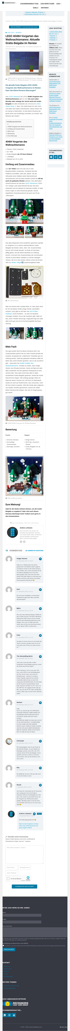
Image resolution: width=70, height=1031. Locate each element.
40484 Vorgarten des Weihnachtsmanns (20, 126)
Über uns (6, 971)
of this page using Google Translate (24, 27)
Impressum (7, 966)
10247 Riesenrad (31, 183)
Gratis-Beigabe (19, 523)
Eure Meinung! (12, 136)
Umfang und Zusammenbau (16, 129)
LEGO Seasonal (14, 96)
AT (40, 14)
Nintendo (45, 8)
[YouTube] (60, 157)
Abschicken (9, 949)
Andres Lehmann (25, 813)
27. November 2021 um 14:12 (25, 591)
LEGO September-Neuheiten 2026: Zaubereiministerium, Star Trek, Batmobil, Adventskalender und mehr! (56, 123)
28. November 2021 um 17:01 (25, 704)
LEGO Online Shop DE (32, 14)
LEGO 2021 (27, 523)
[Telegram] (51, 157)
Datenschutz (7, 969)
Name (5, 912)
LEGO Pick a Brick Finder (11, 985)
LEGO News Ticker (47, 4)
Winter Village (16, 262)
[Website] (21, 542)
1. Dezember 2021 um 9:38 (26, 815)
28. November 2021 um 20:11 (25, 743)
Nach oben (64, 1027)
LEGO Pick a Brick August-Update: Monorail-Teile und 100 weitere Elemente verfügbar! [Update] (55, 97)
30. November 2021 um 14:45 (25, 770)
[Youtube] (24, 542)
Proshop (40, 12)
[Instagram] (56, 157)
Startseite (8, 21)
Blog (13, 21)
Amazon (28, 12)
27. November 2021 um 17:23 (25, 637)
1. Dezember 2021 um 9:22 (24, 787)
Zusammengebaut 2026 (29, 4)
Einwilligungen (8, 976)
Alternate (34, 12)
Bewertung (11, 133)
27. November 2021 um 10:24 (25, 561)
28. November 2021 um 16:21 (25, 658)
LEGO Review (35, 523)
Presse (6, 974)
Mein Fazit (11, 131)
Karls (35, 8)
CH (43, 14)
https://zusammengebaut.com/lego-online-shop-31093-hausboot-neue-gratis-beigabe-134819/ (29, 825)
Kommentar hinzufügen (35, 550)
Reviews (19, 32)
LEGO (58, 4)
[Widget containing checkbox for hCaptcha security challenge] (18, 878)
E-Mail (4, 919)
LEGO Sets (11, 32)
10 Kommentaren (11, 49)
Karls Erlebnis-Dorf (9, 988)
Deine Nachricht (8, 926)
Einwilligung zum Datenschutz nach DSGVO (16, 943)
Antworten (40, 559)
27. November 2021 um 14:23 (25, 610)
